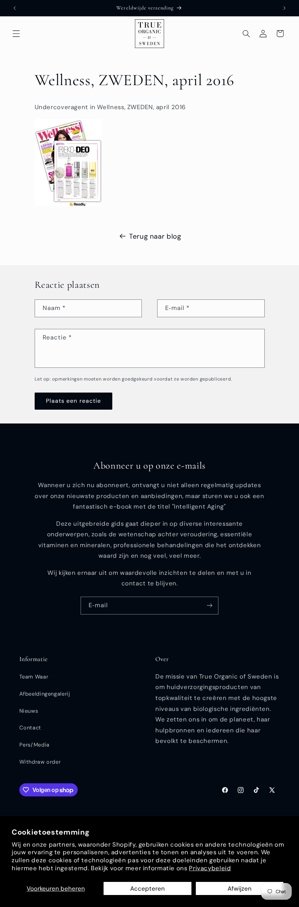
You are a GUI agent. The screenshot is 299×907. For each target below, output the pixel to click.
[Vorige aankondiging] (15, 8)
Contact (30, 727)
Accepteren (147, 888)
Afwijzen (240, 888)
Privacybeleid (210, 868)
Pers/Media (34, 744)
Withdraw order (40, 761)
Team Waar (33, 676)
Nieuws (28, 711)
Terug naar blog (155, 236)
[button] (16, 33)
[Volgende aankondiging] (284, 8)
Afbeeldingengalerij (44, 693)
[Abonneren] (209, 605)
